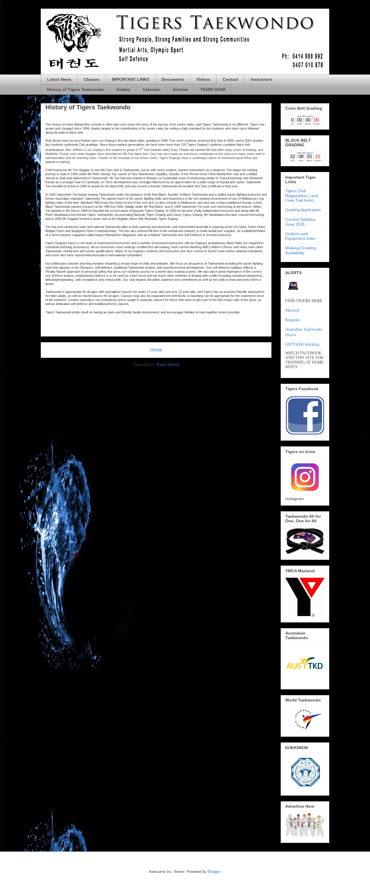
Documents (173, 79)
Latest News (59, 79)
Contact (230, 79)
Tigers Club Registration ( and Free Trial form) (301, 195)
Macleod (292, 310)
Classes (91, 79)
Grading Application (303, 209)
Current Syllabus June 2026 (300, 222)
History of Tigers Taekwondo (75, 89)
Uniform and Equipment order (300, 236)
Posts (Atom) (168, 364)
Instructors (261, 79)
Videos (203, 79)
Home (156, 349)
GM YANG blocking (302, 344)
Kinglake (292, 319)
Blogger (214, 871)
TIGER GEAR (212, 89)
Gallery (123, 89)
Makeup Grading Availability (300, 250)
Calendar (151, 89)
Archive (180, 89)
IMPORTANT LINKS (130, 79)
